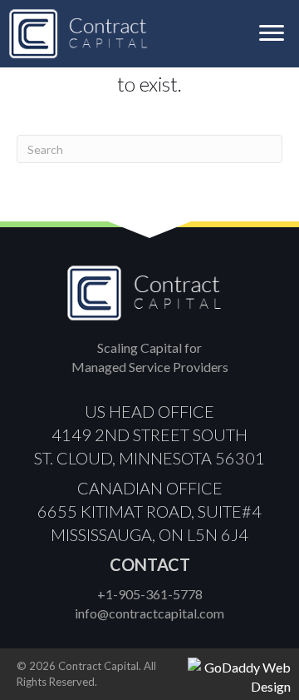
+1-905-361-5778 (150, 594)
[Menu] (271, 33)
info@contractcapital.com (149, 613)
